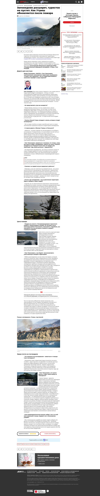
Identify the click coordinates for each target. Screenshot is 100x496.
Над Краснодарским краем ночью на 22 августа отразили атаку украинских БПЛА (72, 36)
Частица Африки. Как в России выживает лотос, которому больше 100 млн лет (74, 84)
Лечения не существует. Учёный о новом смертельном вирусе (74, 75)
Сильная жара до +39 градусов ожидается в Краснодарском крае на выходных (72, 47)
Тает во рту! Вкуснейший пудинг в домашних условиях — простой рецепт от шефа (74, 88)
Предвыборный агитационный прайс (50, 472)
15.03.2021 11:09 (20, 5)
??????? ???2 (64, 94)
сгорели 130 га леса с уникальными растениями (37, 59)
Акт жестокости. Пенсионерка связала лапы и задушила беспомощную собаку (72, 41)
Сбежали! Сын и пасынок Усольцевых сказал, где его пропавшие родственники (75, 66)
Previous (20, 331)
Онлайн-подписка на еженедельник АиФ (70, 471)
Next (57, 331)
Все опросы (72, 25)
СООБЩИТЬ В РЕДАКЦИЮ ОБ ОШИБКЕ (67, 472)
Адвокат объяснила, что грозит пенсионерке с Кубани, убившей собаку (72, 58)
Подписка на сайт (31, 472)
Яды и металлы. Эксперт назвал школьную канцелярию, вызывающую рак (73, 79)
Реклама (47, 471)
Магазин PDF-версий (55, 471)
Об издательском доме (32, 471)
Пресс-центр (41, 471)
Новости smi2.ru (21, 467)
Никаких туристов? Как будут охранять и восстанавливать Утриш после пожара (40, 211)
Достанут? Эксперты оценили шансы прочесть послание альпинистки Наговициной (75, 70)
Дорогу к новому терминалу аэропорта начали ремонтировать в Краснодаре (72, 52)
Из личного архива (26, 48)
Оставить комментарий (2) (50, 433)
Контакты (38, 472)
